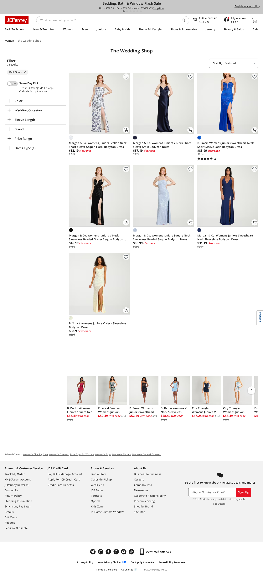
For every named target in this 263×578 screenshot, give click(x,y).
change (50, 88)
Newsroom (141, 490)
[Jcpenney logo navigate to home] (17, 20)
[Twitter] (93, 551)
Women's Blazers (121, 454)
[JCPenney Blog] (132, 551)
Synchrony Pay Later (18, 506)
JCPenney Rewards (16, 485)
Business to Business (147, 474)
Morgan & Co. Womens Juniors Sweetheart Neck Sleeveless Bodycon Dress (225, 237)
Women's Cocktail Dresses (146, 454)
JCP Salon (97, 490)
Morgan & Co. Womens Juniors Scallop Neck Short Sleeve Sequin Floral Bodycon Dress (97, 145)
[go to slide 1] (124, 11)
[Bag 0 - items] (254, 20)
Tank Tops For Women (82, 454)
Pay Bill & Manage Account (65, 474)
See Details (219, 503)
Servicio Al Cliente (16, 528)
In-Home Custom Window (107, 512)
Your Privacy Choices (109, 562)
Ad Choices (127, 569)
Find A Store (98, 474)
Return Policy (13, 495)
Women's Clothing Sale (35, 454)
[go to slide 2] (127, 11)
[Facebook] (109, 551)
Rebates (10, 522)
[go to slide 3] (131, 11)
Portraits (96, 495)
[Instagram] (101, 551)
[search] (185, 20)
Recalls (9, 512)
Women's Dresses (59, 454)
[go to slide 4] (134, 11)
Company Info (143, 485)
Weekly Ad (97, 485)
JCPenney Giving (144, 501)
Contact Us (11, 490)
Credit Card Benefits (61, 485)
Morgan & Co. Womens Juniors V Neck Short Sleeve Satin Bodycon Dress (162, 145)
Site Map (139, 512)
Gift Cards (11, 517)
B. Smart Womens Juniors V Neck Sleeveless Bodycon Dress (97, 325)
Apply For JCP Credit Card (64, 479)
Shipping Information (18, 501)
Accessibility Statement (172, 562)
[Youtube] (124, 551)
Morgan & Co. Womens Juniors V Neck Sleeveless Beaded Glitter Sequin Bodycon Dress (96, 237)
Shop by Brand (143, 506)
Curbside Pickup (101, 479)
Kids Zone (97, 506)
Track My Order (15, 474)
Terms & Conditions (106, 569)
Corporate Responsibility (150, 495)
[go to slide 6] (141, 11)
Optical (95, 501)
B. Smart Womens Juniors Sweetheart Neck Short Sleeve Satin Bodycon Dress (225, 145)
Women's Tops (103, 454)
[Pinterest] (116, 551)
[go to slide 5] (137, 11)
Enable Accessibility (247, 6)
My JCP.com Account (18, 479)
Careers (139, 479)
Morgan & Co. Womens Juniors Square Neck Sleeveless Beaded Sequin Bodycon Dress (161, 237)
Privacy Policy (85, 562)
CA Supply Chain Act (142, 562)
